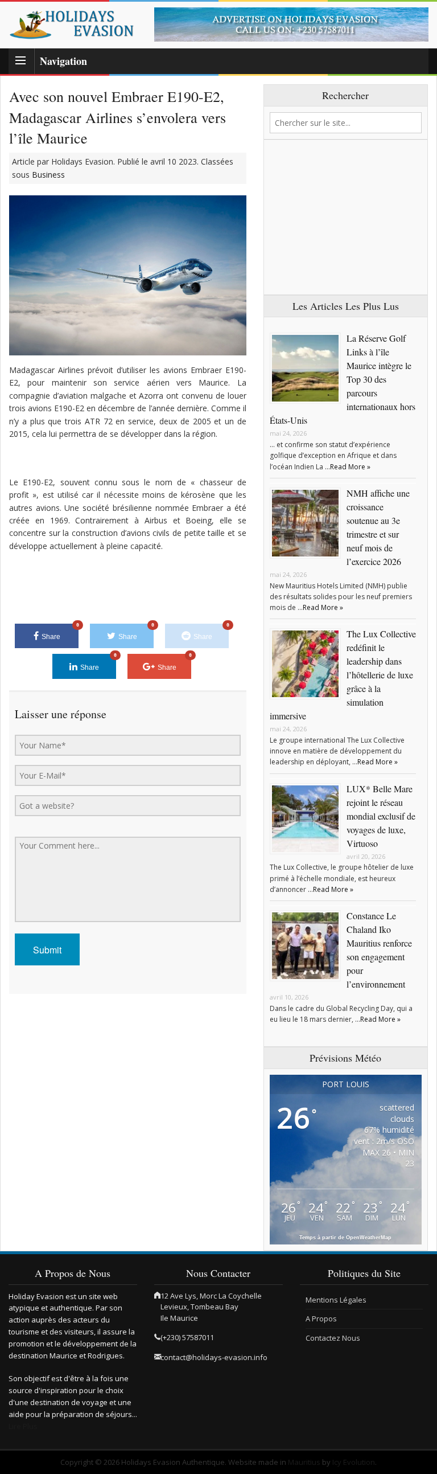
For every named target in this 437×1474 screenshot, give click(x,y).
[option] (291, 24)
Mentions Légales (336, 1300)
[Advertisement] (346, 217)
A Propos (321, 1318)
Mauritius (304, 1462)
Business (48, 174)
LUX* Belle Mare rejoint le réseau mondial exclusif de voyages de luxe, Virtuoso (381, 816)
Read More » (350, 467)
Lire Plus (23, 1426)
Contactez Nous (333, 1338)
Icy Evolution (353, 1462)
